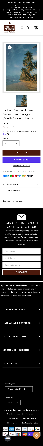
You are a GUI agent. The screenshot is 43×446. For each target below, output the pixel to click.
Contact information (30, 423)
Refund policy (32, 414)
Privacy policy (14, 418)
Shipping (5, 127)
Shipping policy (13, 423)
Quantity (6, 138)
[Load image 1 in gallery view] (21, 100)
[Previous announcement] (3, 10)
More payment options (21, 165)
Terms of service (29, 418)
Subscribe (21, 272)
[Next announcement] (39, 10)
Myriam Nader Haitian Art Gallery (24, 410)
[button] (22, 27)
